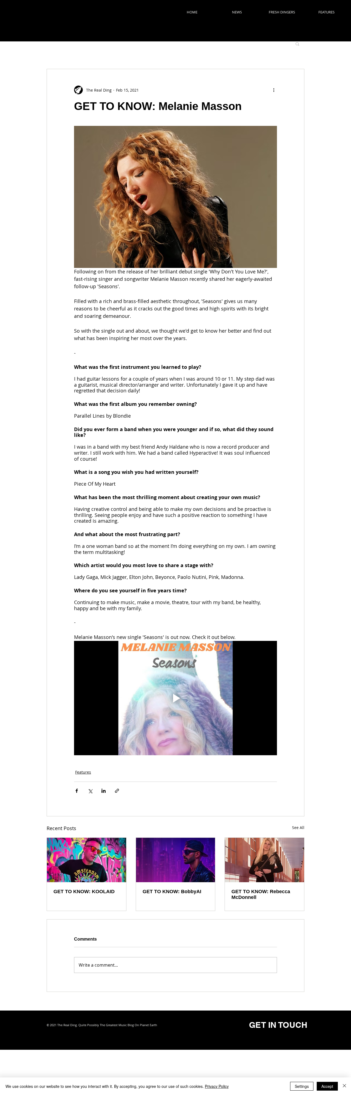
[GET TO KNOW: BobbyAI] (175, 860)
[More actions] (273, 90)
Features (83, 772)
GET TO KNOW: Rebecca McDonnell (260, 894)
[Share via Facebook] (76, 790)
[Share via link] (117, 790)
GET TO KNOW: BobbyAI (172, 891)
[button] (297, 43)
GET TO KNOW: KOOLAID (84, 891)
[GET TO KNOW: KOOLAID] (86, 860)
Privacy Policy (217, 1086)
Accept (327, 1086)
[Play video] (175, 698)
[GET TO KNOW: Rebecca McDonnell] (264, 860)
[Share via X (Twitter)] (90, 790)
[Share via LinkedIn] (103, 790)
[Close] (344, 1086)
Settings (302, 1086)
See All (298, 827)
